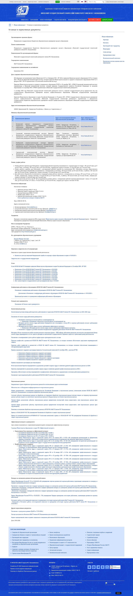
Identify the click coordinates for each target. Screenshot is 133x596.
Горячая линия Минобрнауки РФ (21, 553)
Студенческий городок (93, 535)
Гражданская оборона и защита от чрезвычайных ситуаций (29, 535)
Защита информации (93, 550)
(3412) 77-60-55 (76, 570)
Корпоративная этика (109, 55)
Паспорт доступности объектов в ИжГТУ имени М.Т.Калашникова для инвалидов (34, 514)
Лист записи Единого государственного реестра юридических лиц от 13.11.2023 (37, 281)
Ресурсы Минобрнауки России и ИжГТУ (98, 545)
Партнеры (106, 40)
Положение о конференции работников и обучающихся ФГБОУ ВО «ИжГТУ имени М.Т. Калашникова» (43, 290)
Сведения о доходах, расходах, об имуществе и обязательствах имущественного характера (25, 550)
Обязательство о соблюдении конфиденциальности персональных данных (32, 387)
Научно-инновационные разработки (60, 535)
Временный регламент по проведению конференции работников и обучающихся (38, 296)
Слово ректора (107, 52)
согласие (71, 592)
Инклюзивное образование (57, 537)
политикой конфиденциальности (104, 592)
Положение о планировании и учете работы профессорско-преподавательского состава (36, 337)
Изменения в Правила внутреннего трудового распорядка (35, 353)
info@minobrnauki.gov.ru (40, 230)
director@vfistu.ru (32, 207)
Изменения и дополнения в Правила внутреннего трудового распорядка (39, 358)
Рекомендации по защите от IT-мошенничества (63, 542)
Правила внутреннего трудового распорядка (44, 350)
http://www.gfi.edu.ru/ (87, 136)
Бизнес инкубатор (55, 532)
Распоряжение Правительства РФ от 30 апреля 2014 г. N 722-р (36, 434)
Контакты (105, 43)
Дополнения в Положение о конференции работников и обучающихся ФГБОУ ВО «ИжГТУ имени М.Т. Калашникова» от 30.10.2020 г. (55, 293)
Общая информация (19, 25)
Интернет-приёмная (65, 1)
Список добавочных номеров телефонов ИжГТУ (31, 198)
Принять (118, 593)
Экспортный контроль (56, 550)
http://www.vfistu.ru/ (87, 126)
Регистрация (121, 1)
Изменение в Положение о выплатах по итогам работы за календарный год (43, 321)
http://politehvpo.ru (86, 155)
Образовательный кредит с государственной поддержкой (66, 545)
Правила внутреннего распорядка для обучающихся (26, 362)
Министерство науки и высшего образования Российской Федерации (65, 219)
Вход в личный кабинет (111, 1)
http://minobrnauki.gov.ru (28, 232)
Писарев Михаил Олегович (21, 239)
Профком (14, 547)
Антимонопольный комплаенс (111, 58)
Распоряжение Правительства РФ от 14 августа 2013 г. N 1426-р (36, 436)
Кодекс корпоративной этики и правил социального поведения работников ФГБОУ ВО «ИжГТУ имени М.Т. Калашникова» (45, 517)
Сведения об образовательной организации (24, 532)
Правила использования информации (21, 568)
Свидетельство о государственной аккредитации (25, 258)
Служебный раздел (92, 537)
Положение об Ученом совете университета (27, 304)
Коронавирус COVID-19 (93, 542)
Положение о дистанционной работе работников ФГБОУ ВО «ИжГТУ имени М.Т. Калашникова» (38, 375)
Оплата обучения (92, 540)
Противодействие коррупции (20, 537)
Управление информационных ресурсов (61, 540)
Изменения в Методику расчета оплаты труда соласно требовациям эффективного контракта (48, 328)
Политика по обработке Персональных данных (23, 571)
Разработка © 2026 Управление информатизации (24, 566)
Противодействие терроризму (111, 46)
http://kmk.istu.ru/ (86, 145)
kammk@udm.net (51, 210)
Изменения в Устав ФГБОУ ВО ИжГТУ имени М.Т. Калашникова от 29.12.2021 (36, 271)
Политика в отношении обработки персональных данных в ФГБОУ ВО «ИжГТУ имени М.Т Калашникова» (40, 409)
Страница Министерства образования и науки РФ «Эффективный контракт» (32, 428)
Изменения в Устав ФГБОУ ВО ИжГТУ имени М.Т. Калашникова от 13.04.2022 (36, 273)
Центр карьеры (54, 547)
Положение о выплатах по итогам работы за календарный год (36, 320)
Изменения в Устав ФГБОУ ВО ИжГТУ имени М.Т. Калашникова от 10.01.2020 (36, 269)
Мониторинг (106, 49)
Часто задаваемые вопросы (94, 547)
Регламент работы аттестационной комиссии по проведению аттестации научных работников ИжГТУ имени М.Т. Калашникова (47, 500)
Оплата (57, 1)
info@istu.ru (23, 244)
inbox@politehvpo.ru (50, 212)
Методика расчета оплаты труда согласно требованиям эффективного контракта (41, 326)
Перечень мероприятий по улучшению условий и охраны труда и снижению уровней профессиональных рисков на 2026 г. (45, 369)
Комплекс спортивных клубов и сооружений (99, 532)
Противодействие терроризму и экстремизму (24, 540)
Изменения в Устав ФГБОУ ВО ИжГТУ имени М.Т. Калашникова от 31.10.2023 (36, 279)
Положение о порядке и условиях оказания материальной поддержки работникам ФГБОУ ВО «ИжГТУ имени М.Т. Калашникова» (55, 329)
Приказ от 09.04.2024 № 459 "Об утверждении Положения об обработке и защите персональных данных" (41, 412)
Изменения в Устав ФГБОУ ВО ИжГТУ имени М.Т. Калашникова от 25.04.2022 (36, 274)
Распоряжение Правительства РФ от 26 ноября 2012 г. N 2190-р (36, 433)
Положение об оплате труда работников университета (26, 316)
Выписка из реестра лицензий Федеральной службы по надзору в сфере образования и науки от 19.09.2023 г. (46, 255)
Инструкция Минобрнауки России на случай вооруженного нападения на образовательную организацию (29, 543)
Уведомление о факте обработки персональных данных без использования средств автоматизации (39, 384)
